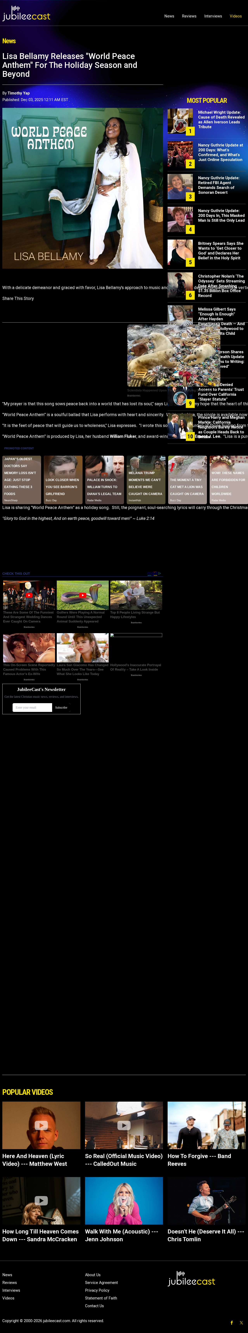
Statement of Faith (101, 1298)
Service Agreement (101, 1282)
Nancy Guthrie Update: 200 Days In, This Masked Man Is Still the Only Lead (221, 215)
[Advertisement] (207, 73)
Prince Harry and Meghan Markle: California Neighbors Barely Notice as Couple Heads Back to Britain (221, 427)
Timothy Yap (19, 93)
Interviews (213, 16)
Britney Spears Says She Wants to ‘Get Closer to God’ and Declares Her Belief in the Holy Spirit (221, 250)
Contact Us (94, 1306)
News (169, 16)
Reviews (189, 16)
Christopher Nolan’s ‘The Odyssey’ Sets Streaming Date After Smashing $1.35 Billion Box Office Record (221, 286)
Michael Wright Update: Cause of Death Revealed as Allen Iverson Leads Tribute (221, 119)
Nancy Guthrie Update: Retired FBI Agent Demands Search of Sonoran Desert (218, 185)
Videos (236, 16)
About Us (93, 1274)
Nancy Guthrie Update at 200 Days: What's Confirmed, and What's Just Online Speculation (220, 152)
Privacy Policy (97, 1290)
